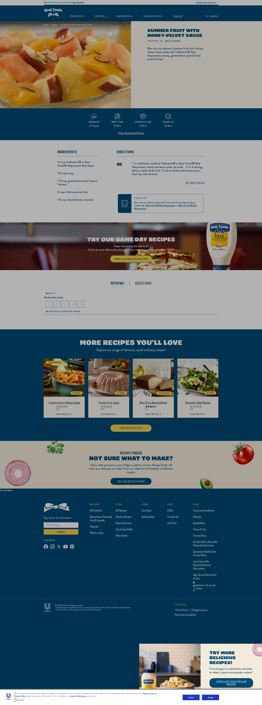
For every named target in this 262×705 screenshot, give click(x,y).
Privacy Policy (20, 696)
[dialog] (200, 674)
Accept (210, 697)
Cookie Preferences (78, 696)
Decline (191, 697)
